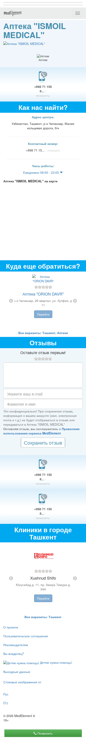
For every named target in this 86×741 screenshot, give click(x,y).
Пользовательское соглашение (25, 636)
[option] (43, 301)
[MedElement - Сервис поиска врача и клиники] (12, 13)
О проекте (10, 627)
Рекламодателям (15, 645)
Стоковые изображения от (22, 682)
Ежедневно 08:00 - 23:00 (41, 172)
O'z (5, 703)
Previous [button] (11, 301)
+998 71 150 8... (43, 91)
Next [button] (75, 301)
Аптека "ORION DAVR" (43, 294)
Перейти (43, 314)
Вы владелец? (13, 653)
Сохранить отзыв (43, 442)
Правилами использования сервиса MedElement (41, 431)
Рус (5, 694)
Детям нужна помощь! (55, 662)
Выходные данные (16, 671)
